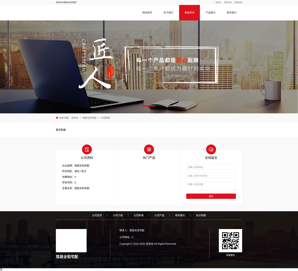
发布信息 (228, 2)
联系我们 (232, 12)
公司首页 (97, 215)
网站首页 (147, 12)
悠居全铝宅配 (89, 117)
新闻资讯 (189, 12)
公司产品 (159, 215)
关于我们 (168, 12)
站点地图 (201, 215)
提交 (211, 196)
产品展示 (211, 12)
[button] (149, 106)
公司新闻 (105, 117)
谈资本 (218, 2)
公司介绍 (118, 215)
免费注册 (238, 2)
